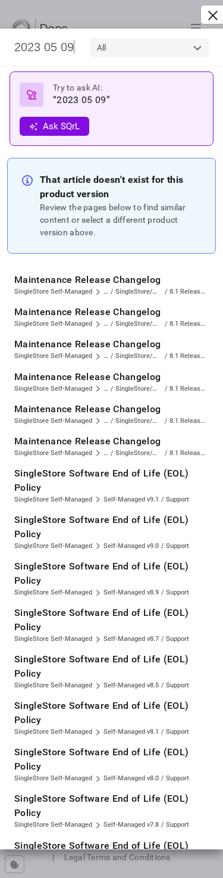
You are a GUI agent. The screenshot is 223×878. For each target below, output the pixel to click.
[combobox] (149, 47)
